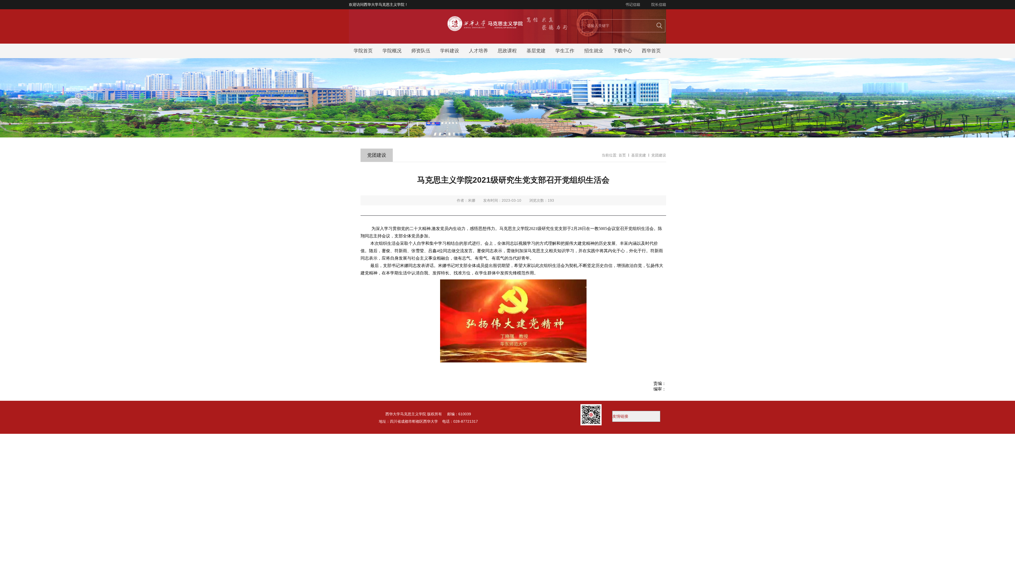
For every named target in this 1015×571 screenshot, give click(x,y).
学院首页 (363, 50)
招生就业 (593, 50)
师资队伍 (420, 50)
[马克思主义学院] (507, 42)
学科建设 (449, 50)
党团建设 (658, 155)
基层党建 (536, 50)
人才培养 (478, 50)
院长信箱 (658, 4)
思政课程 (507, 50)
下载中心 (622, 50)
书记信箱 (632, 4)
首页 (622, 155)
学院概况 (392, 50)
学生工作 (564, 50)
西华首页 (651, 50)
